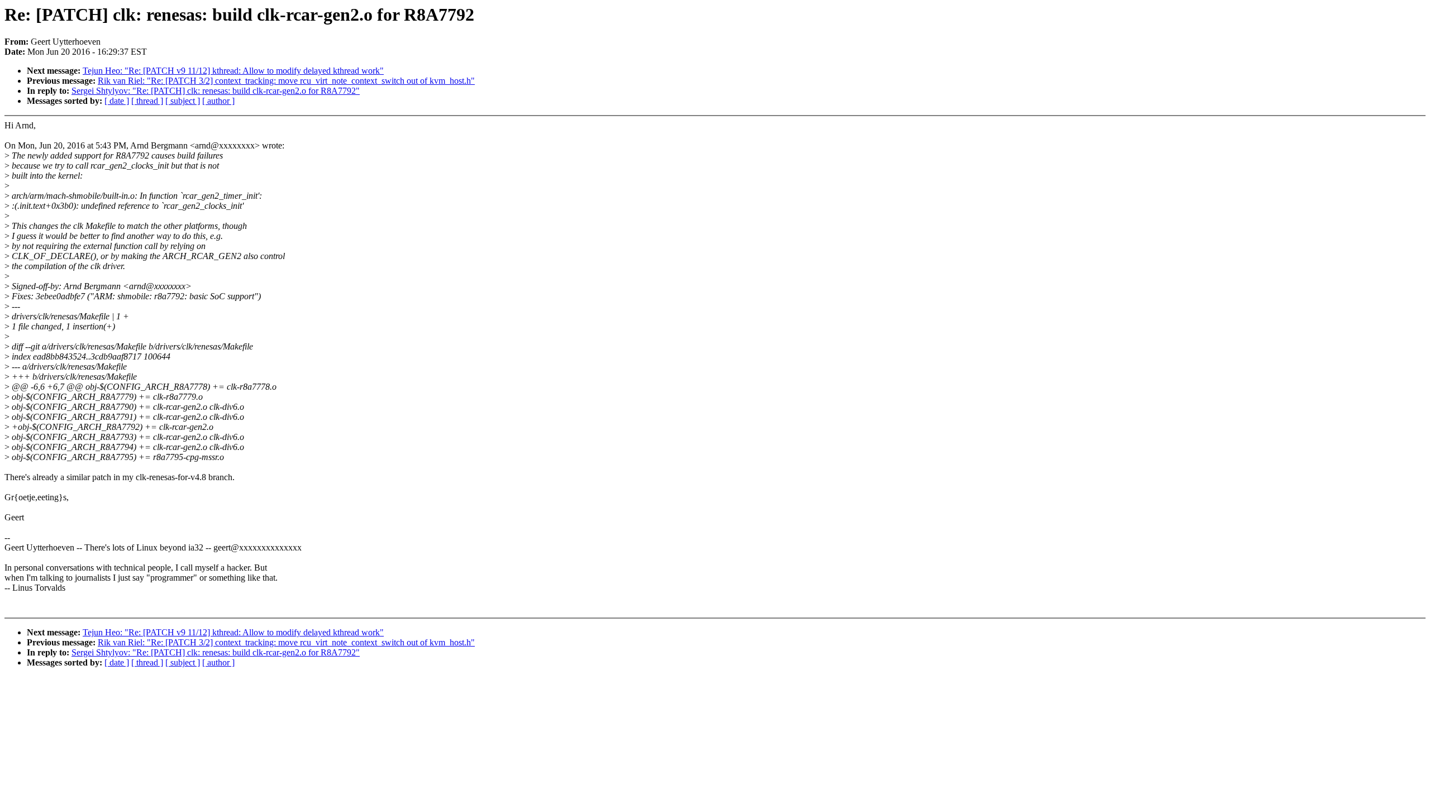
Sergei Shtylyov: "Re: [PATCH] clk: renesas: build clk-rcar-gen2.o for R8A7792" (216, 90)
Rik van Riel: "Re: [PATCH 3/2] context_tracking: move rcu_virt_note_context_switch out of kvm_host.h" (286, 80)
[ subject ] (182, 101)
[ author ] (218, 101)
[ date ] (116, 101)
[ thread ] (147, 101)
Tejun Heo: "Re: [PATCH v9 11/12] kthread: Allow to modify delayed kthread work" (233, 70)
